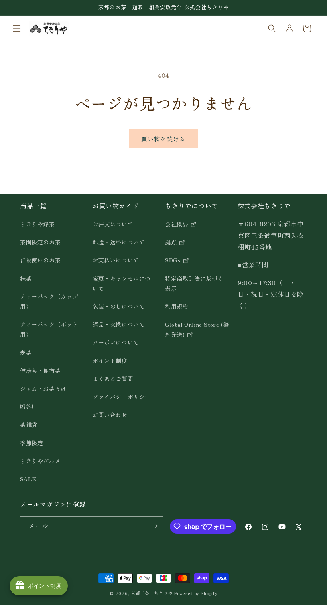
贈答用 (28, 407)
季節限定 (31, 443)
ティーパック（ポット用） (49, 329)
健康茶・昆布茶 (40, 371)
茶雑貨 (28, 424)
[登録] (154, 525)
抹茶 (26, 278)
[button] (17, 28)
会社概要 (177, 224)
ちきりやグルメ (40, 461)
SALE (28, 479)
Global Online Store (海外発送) (197, 329)
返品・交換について (119, 324)
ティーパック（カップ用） (49, 301)
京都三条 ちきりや (152, 593)
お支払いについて (116, 260)
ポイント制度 (110, 361)
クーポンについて (116, 342)
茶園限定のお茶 (40, 242)
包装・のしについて (119, 306)
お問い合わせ (110, 415)
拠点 (172, 242)
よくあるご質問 (113, 379)
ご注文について (113, 224)
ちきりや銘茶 (37, 224)
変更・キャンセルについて (122, 283)
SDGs (174, 260)
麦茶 (26, 353)
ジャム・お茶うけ (43, 389)
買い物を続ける (163, 139)
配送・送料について (119, 242)
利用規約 (176, 306)
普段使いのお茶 (40, 260)
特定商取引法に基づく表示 (194, 283)
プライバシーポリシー (122, 397)
